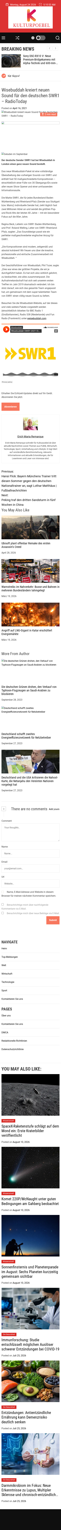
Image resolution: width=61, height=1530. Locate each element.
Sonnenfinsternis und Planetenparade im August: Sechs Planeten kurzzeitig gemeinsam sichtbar (29, 1271)
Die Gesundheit (9, 1334)
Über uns (6, 1015)
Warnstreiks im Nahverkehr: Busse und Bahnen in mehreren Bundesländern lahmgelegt (30, 588)
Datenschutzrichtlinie (12, 1049)
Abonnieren (10, 406)
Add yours (54, 809)
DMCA (4, 1032)
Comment (6, 820)
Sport (4, 990)
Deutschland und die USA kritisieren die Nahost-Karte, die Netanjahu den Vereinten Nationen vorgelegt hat (29, 781)
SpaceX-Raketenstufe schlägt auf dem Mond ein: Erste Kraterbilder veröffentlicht (30, 1131)
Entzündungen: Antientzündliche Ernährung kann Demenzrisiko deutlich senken (26, 1417)
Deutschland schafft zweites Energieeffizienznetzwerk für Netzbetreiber (26, 735)
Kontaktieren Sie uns (12, 999)
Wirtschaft (6, 973)
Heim (4, 948)
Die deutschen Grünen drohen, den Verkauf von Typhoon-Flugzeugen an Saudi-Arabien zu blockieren (29, 690)
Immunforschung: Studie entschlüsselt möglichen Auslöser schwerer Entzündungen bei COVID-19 (30, 1344)
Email (4, 861)
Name (4, 846)
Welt (3, 965)
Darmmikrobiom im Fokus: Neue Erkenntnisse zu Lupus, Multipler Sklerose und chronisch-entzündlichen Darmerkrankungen (30, 1492)
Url (2, 876)
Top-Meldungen (9, 957)
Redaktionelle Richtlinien (14, 1040)
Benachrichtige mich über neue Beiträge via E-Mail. (33, 913)
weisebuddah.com (36, 318)
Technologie (7, 982)
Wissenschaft (8, 1121)
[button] (55, 48)
